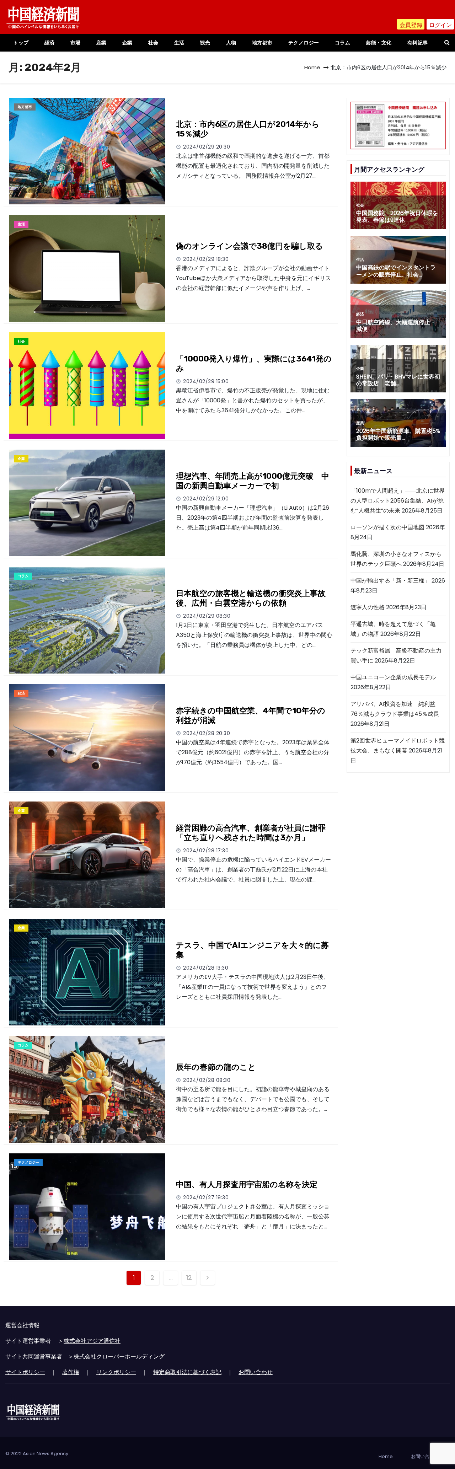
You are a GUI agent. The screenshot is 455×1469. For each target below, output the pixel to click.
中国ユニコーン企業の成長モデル (393, 677)
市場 (75, 42)
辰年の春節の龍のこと (216, 1067)
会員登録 (411, 25)
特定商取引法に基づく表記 (187, 1372)
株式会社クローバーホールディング (119, 1356)
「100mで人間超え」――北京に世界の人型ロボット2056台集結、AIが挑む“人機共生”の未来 (397, 501)
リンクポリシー (116, 1372)
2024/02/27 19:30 (206, 1197)
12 (189, 1277)
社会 (153, 42)
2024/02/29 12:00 (206, 498)
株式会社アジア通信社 (92, 1341)
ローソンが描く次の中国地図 (387, 527)
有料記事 (417, 42)
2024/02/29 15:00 (206, 381)
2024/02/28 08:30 (206, 1080)
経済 (49, 42)
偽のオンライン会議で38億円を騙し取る (249, 246)
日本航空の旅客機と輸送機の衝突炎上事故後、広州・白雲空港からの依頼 (251, 598)
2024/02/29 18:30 (206, 259)
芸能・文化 (379, 42)
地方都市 (262, 42)
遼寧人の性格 (367, 607)
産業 (101, 42)
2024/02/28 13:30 (205, 967)
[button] (447, 42)
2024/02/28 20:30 (206, 733)
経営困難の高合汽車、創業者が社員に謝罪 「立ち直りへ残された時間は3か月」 (254, 833)
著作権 (70, 1372)
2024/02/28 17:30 (206, 850)
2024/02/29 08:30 (206, 616)
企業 (127, 42)
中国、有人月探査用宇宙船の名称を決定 (246, 1184)
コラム (342, 42)
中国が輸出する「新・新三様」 (390, 581)
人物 (231, 42)
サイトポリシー (25, 1372)
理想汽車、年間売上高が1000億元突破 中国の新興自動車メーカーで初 (252, 481)
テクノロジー (303, 42)
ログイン (440, 25)
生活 (179, 42)
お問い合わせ (256, 1372)
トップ (21, 42)
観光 (205, 42)
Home (312, 67)
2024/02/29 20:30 (206, 146)
